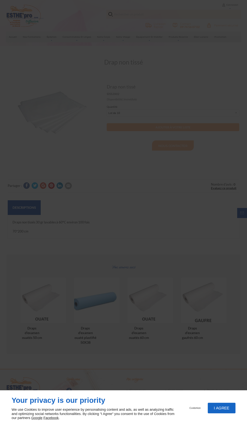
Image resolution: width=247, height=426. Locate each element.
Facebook (51, 418)
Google (36, 418)
